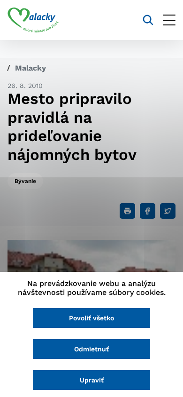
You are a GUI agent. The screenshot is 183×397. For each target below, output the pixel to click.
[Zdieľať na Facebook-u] (147, 211)
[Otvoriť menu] (169, 20)
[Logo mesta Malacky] (33, 20)
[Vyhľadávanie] (148, 20)
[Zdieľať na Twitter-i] (167, 211)
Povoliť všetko (91, 318)
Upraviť (92, 380)
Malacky (30, 68)
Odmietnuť (91, 349)
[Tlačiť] (127, 211)
